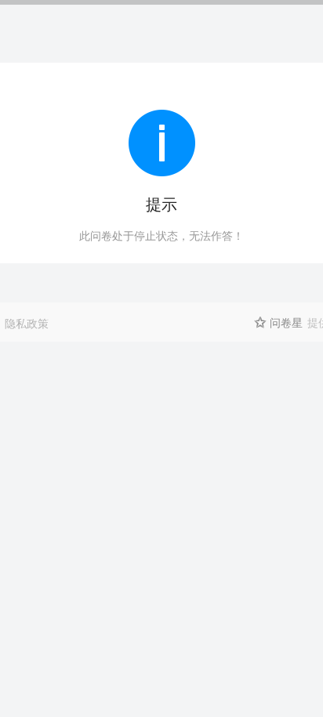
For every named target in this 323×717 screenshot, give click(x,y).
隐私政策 (27, 323)
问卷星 (286, 322)
